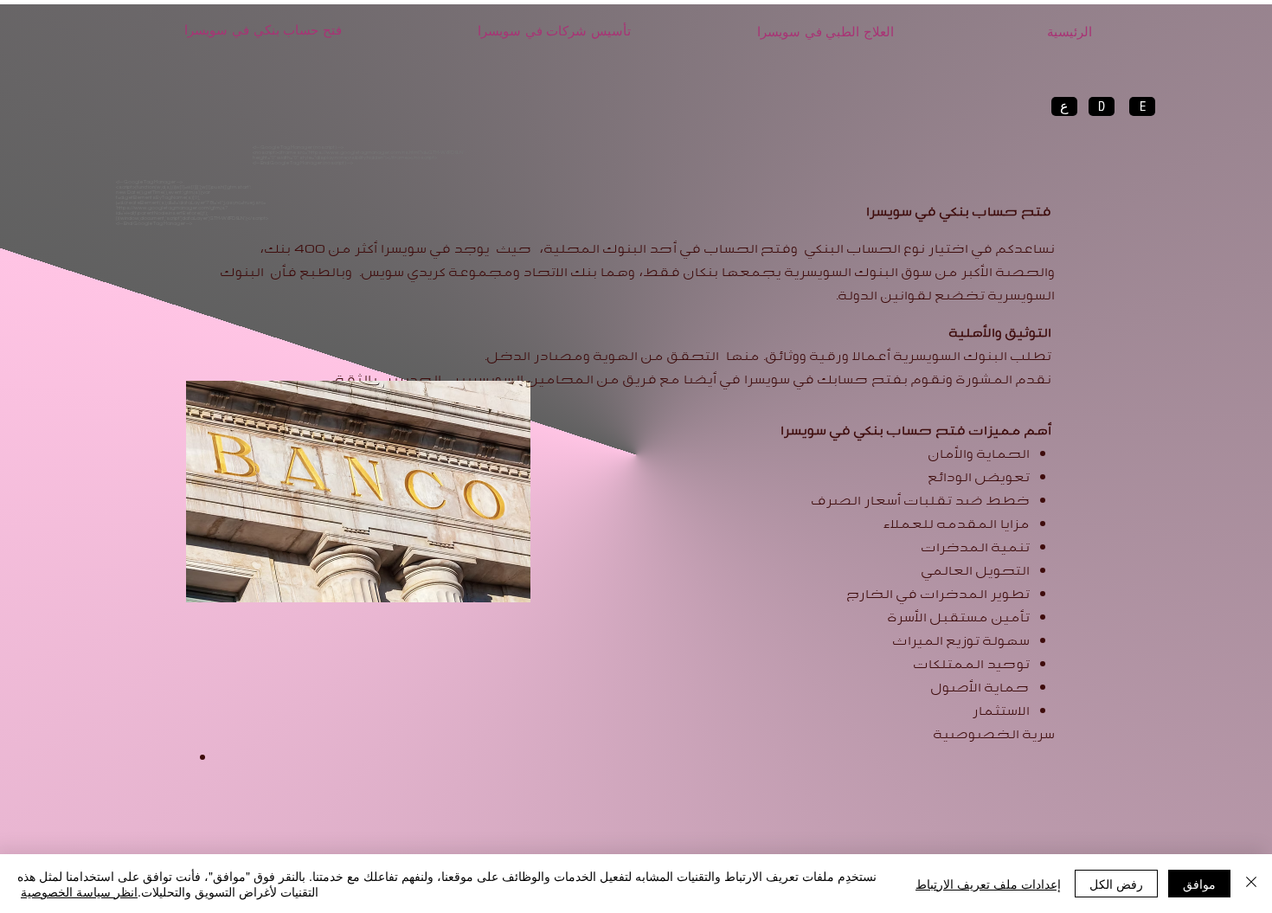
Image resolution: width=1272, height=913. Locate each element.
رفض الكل (1116, 883)
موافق (1199, 883)
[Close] (1251, 883)
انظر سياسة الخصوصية (79, 891)
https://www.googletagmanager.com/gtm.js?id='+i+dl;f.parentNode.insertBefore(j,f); (172, 210)
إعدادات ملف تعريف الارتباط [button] (988, 883)
